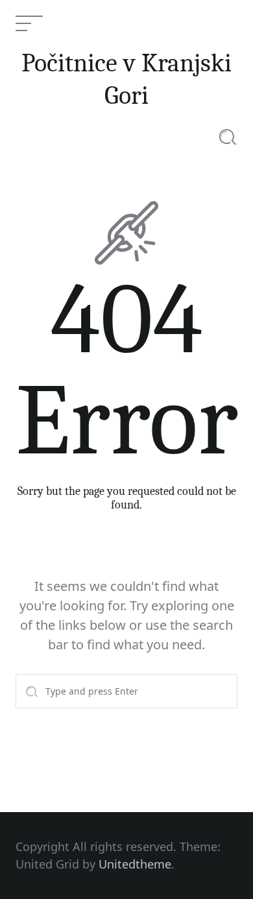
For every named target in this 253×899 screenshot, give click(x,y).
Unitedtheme (135, 864)
